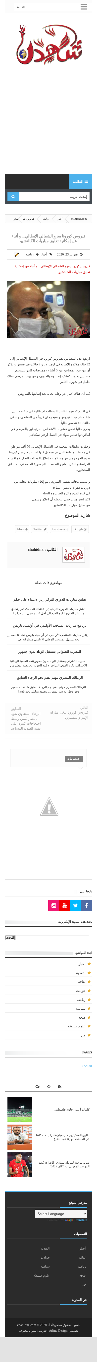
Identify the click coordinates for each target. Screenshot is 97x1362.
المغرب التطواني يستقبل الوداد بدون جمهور (49, 651)
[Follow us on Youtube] (64, 905)
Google (79, 529)
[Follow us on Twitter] (75, 905)
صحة (82, 1017)
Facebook (59, 529)
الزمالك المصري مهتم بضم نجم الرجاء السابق (50, 677)
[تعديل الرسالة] (17, 254)
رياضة (30, 254)
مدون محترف (28, 1330)
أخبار (44, 254)
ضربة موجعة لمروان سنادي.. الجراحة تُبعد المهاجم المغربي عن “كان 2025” (64, 1164)
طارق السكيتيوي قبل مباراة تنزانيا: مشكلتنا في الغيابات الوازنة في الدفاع (63, 1137)
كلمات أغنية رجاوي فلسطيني (71, 1109)
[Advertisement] (48, 120)
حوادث (81, 991)
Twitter (38, 529)
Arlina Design (58, 1330)
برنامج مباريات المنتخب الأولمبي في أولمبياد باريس (50, 625)
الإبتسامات (73, 758)
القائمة (20, 7)
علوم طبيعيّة (77, 1026)
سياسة (81, 1008)
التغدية (81, 973)
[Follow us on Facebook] (86, 905)
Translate (80, 1220)
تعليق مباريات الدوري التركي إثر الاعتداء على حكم (49, 599)
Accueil (86, 1066)
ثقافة (82, 982)
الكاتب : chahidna (42, 549)
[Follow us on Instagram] (53, 905)
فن (83, 1035)
